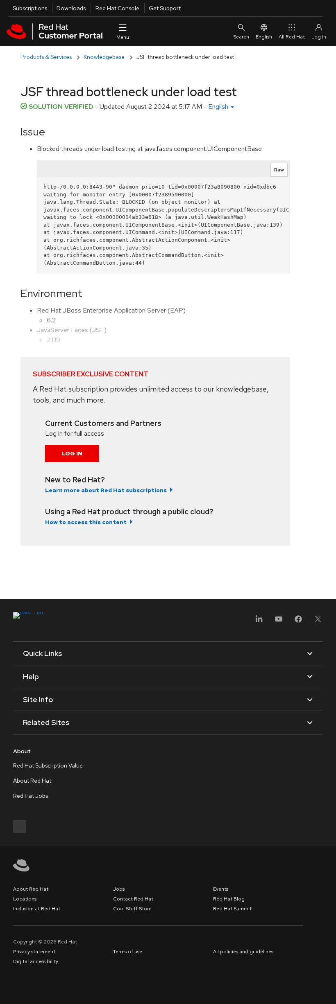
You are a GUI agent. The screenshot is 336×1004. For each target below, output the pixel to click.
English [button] (219, 106)
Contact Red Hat (133, 899)
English (264, 37)
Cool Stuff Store (132, 908)
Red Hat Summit (232, 908)
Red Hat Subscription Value (48, 765)
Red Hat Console (117, 8)
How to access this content (86, 522)
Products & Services (46, 57)
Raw (279, 170)
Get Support (165, 8)
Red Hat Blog (229, 899)
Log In (72, 453)
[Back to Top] (327, 989)
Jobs (119, 889)
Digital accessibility (35, 961)
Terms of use (127, 951)
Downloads (71, 8)
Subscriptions (30, 8)
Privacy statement (34, 951)
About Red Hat (32, 780)
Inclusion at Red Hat (36, 908)
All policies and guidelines (243, 951)
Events (220, 889)
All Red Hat (292, 37)
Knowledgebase (104, 57)
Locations (24, 899)
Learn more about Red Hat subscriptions (106, 490)
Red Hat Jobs (30, 795)
